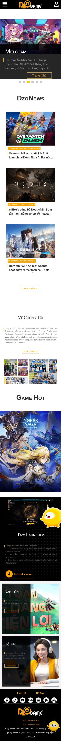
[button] (20, 82)
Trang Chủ (40, 73)
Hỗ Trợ (40, 693)
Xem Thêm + (30, 289)
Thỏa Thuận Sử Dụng (30, 725)
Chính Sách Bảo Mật (30, 720)
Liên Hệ (21, 693)
